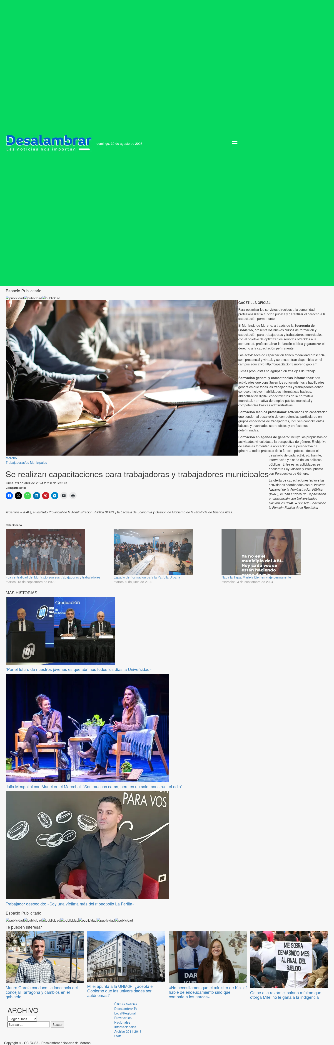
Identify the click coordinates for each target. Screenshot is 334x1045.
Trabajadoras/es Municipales (26, 462)
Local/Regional (125, 1013)
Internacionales (125, 1027)
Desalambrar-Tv (125, 1008)
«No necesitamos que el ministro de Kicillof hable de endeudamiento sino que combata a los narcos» (208, 991)
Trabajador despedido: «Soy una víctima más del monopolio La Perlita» (70, 904)
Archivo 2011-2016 (128, 1031)
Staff (117, 1036)
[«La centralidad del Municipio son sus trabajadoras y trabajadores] (57, 552)
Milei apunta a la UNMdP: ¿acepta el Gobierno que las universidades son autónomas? (120, 990)
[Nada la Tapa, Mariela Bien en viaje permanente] (273, 552)
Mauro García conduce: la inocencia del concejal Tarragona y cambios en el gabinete (42, 991)
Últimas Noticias (125, 1004)
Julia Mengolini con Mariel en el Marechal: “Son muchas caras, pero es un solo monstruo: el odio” (94, 786)
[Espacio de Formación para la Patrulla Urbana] (165, 552)
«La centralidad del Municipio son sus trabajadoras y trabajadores (53, 577)
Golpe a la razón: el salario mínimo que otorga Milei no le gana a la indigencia (285, 994)
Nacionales (122, 1022)
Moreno (11, 458)
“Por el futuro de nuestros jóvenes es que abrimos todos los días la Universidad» (79, 669)
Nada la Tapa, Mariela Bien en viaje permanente (256, 577)
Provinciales (123, 1017)
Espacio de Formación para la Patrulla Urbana (147, 577)
